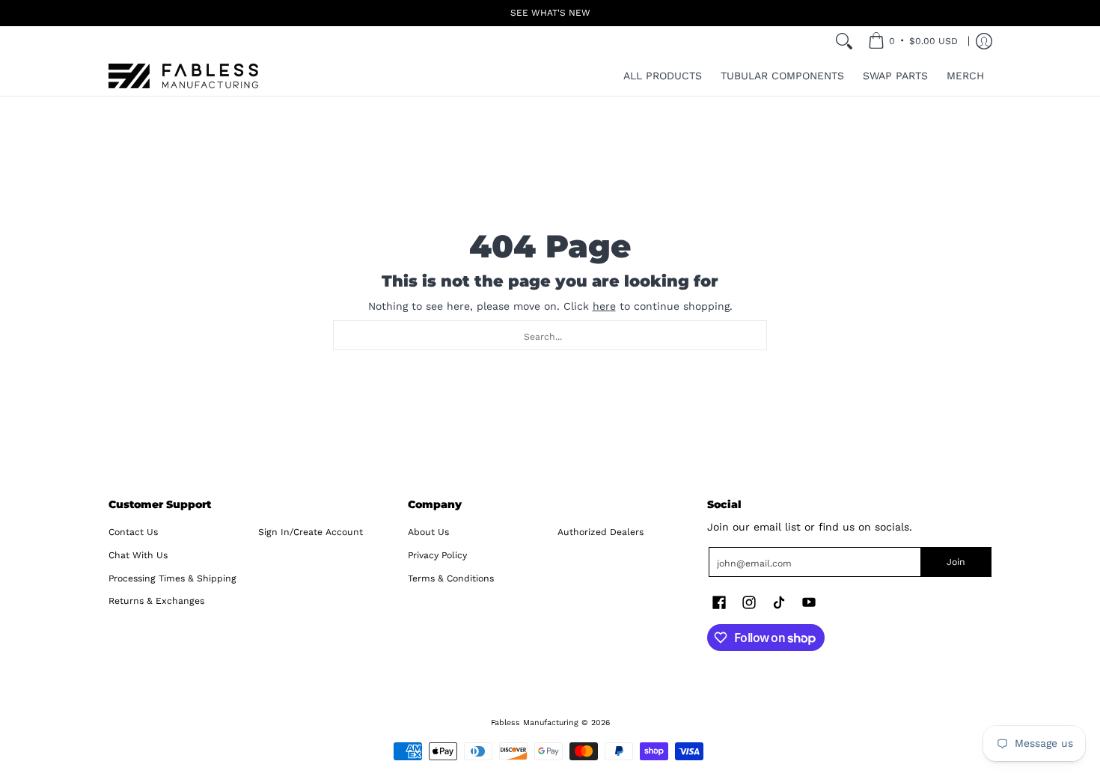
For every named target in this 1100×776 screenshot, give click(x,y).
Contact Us (133, 532)
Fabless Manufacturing (534, 722)
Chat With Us (138, 555)
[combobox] (550, 335)
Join (956, 562)
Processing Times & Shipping (172, 578)
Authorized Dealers (600, 532)
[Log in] (984, 41)
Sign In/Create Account (310, 532)
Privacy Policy (437, 555)
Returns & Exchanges (156, 601)
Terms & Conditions (451, 578)
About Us (428, 532)
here (604, 306)
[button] (719, 602)
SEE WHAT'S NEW (550, 12)
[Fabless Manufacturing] (183, 76)
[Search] (844, 41)
